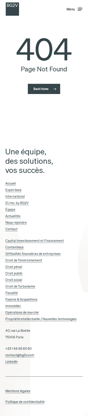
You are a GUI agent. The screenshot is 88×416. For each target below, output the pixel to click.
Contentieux (14, 247)
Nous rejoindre (16, 222)
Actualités (12, 216)
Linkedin (11, 361)
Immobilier (13, 306)
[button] (74, 8)
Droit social (13, 280)
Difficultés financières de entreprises (33, 254)
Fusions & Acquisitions (21, 299)
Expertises (13, 190)
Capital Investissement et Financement (34, 240)
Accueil (10, 183)
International (15, 196)
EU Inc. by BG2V (17, 203)
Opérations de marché (22, 312)
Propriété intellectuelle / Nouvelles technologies (41, 319)
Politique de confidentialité (25, 402)
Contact (11, 229)
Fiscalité (11, 293)
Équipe (10, 209)
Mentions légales (17, 391)
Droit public (14, 273)
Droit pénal (13, 267)
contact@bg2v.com (19, 355)
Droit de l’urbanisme (20, 286)
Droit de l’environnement (23, 260)
